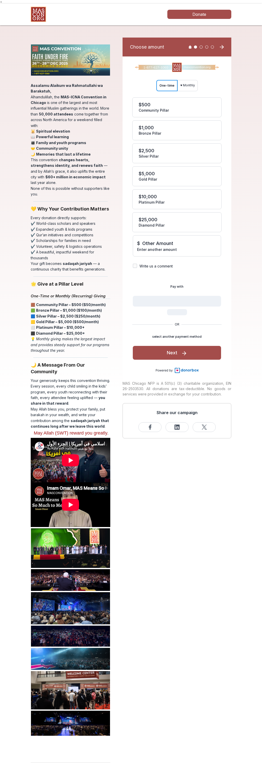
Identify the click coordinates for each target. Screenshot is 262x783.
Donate (199, 14)
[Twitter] (204, 427)
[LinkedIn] (177, 427)
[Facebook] (149, 427)
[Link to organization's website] (38, 14)
